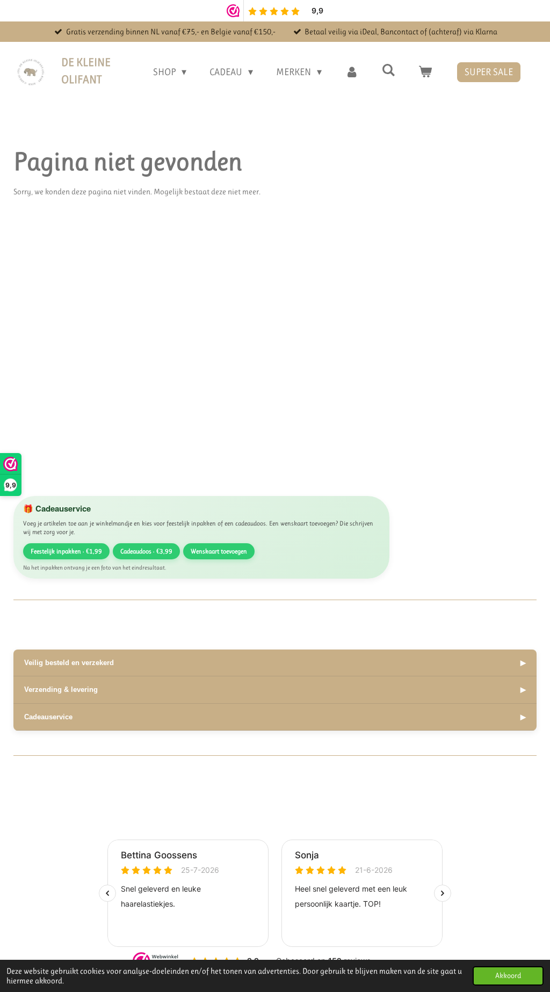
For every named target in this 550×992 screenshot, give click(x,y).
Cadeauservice (275, 717)
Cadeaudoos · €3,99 (146, 551)
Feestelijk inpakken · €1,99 (66, 551)
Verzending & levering (275, 689)
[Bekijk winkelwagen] (425, 72)
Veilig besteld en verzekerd (275, 663)
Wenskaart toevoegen (219, 551)
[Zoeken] (388, 70)
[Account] (351, 72)
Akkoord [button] (508, 976)
